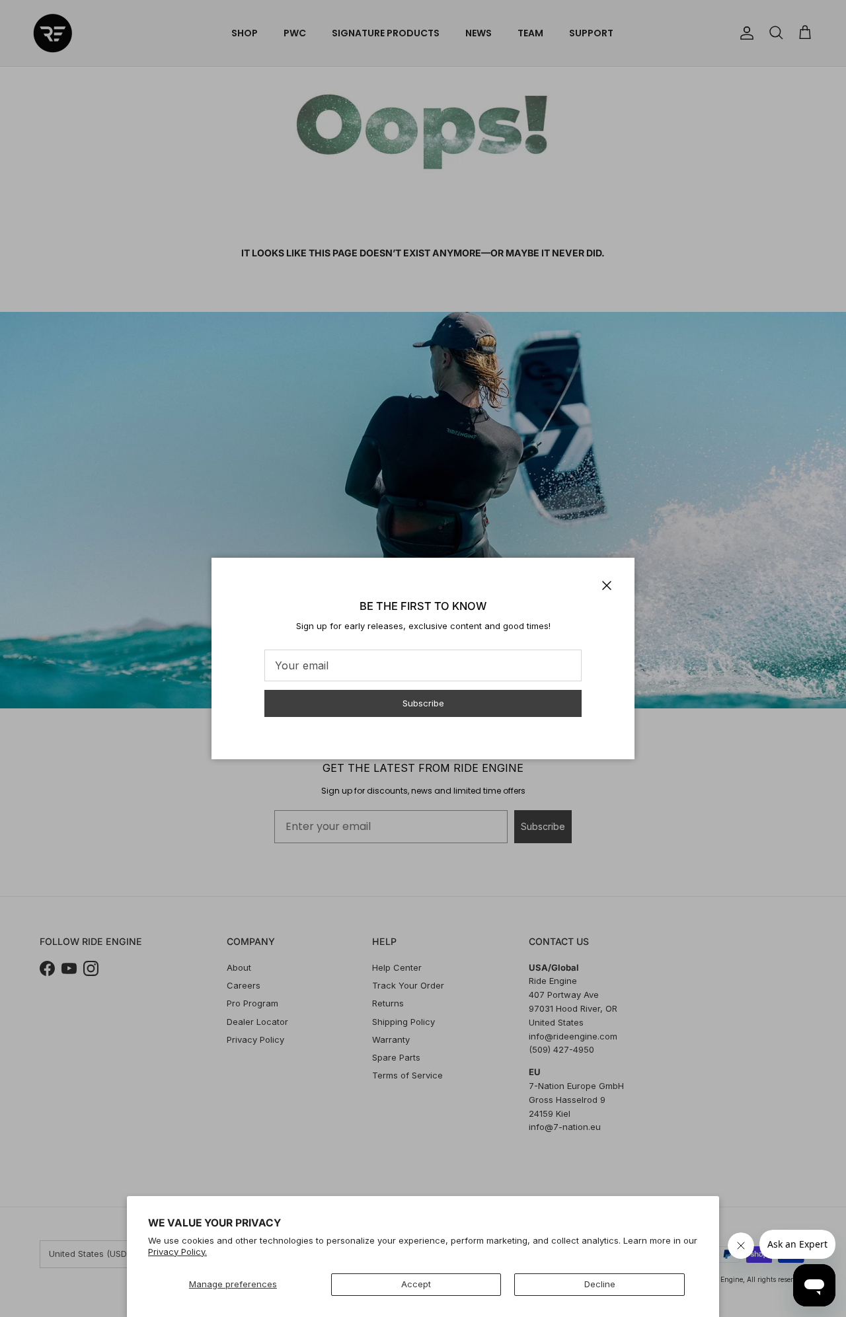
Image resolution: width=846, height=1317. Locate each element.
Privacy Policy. (177, 1251)
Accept (416, 1284)
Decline (599, 1284)
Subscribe (423, 703)
